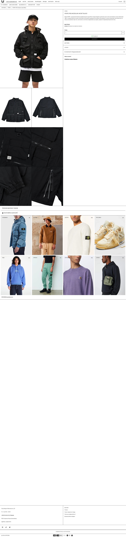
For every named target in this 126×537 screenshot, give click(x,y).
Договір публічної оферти (70, 516)
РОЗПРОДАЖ (38, 1)
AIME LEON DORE (13, 4)
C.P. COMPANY (4, 4)
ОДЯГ (19, 1)
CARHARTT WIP (31, 4)
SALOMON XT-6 (22, 4)
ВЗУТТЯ (24, 1)
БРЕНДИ (45, 1)
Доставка (66, 26)
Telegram (12, 515)
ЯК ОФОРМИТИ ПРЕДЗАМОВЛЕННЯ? (73, 51)
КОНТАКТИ (50, 1)
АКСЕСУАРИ (30, 1)
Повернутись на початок (63, 531)
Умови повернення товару (70, 512)
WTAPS (9, 7)
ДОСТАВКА (67, 43)
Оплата (66, 509)
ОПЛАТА (66, 47)
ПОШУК (120, 1)
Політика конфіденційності (70, 514)
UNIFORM (3, 7)
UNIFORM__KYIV (10, 297)
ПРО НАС (57, 1)
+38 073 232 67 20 (5, 515)
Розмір (66, 30)
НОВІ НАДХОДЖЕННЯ (11, 1)
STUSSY (38, 4)
